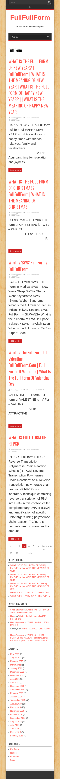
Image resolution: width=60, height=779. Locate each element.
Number (13, 753)
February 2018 (16, 736)
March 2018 (15, 732)
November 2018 (17, 711)
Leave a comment (32, 118)
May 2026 (14, 654)
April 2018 (14, 728)
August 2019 (16, 704)
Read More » (15, 170)
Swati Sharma (16, 610)
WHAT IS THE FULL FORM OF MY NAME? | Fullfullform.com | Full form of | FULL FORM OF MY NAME (29, 638)
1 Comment (30, 390)
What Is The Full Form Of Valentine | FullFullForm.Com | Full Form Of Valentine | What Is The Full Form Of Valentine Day (29, 368)
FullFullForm (30, 17)
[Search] (49, 2)
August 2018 (16, 721)
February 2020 (16, 693)
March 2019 (15, 707)
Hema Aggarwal (16, 118)
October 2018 (16, 714)
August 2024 (16, 658)
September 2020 (17, 689)
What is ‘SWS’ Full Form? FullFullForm (28, 265)
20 (11, 553)
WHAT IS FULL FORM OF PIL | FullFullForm (30, 596)
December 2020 (17, 686)
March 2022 (15, 665)
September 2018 (17, 718)
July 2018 (14, 725)
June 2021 (15, 679)
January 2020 (16, 697)
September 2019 (17, 700)
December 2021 (17, 672)
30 (17, 553)
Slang (12, 760)
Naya (12, 616)
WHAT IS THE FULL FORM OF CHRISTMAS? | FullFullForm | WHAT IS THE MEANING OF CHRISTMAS (28, 194)
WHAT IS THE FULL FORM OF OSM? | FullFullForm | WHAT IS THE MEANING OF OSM (29, 568)
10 (43, 549)
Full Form (14, 749)
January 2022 (16, 668)
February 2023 (16, 661)
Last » (29, 553)
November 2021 (17, 675)
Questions (14, 756)
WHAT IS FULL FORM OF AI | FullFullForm (29, 592)
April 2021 (14, 682)
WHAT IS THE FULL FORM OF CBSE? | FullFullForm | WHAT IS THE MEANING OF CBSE (29, 586)
